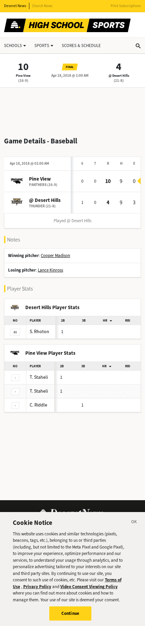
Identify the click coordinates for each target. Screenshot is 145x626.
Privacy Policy (37, 586)
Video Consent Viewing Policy (89, 586)
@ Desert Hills (119, 75)
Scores (81, 45)
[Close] (134, 522)
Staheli (39, 377)
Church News (42, 5)
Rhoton (39, 331)
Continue (70, 613)
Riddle (38, 405)
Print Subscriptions (126, 5)
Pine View (23, 75)
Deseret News (15, 5)
